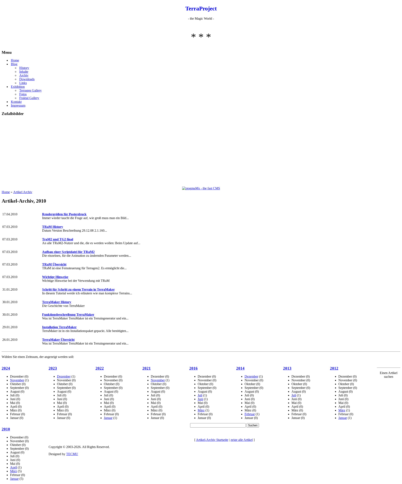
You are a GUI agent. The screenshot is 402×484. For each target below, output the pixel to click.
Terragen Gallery (30, 90)
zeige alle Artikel (242, 440)
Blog (14, 64)
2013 (287, 368)
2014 (240, 368)
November (17, 380)
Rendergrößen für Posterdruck (64, 214)
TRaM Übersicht (54, 264)
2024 (6, 368)
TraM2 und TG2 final (57, 239)
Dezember (64, 376)
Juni (200, 399)
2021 (146, 368)
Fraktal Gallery (29, 98)
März (201, 410)
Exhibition (18, 86)
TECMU (72, 454)
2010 (6, 429)
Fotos (23, 94)
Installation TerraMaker (59, 327)
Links (23, 83)
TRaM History (52, 227)
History (24, 68)
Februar (250, 414)
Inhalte (23, 71)
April (13, 467)
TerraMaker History (56, 302)
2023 (53, 368)
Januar (108, 418)
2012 (334, 368)
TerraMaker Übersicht (58, 339)
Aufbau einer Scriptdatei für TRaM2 (68, 252)
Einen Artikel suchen (388, 374)
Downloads (27, 79)
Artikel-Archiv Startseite (212, 440)
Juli (200, 395)
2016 (193, 368)
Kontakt (16, 101)
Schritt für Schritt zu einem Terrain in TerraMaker (78, 289)
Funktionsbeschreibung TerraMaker (68, 314)
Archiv (23, 75)
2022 (99, 368)
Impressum (18, 105)
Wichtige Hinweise (55, 277)
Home (15, 60)
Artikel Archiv (22, 192)
